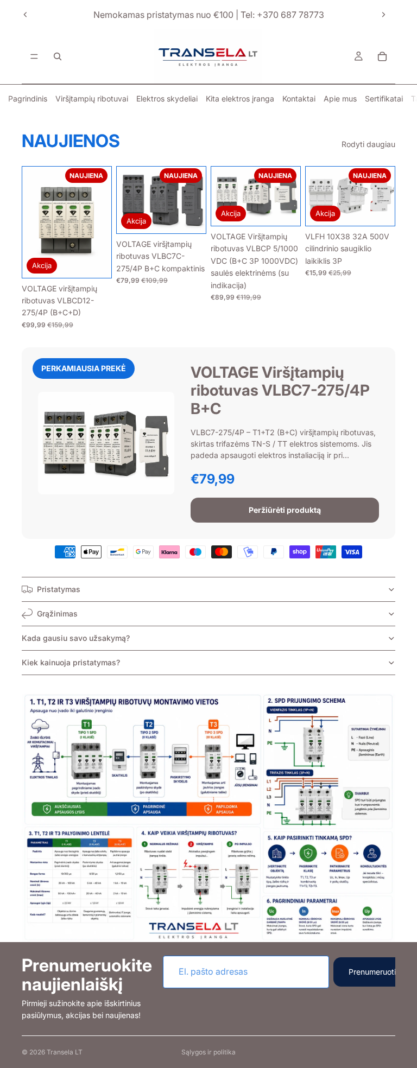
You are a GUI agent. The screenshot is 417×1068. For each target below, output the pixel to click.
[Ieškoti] (58, 56)
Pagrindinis (27, 98)
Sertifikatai (384, 98)
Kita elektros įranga (240, 98)
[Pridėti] (94, 261)
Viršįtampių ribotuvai (91, 98)
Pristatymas (58, 589)
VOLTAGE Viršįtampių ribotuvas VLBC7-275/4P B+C (280, 390)
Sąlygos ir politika (208, 1052)
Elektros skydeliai (167, 98)
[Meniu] (34, 56)
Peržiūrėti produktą (285, 509)
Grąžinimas (57, 613)
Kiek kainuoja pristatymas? (71, 662)
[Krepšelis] (382, 56)
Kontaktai (298, 98)
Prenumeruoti (372, 971)
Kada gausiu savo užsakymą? (76, 638)
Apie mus (340, 98)
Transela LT (65, 1052)
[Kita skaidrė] (383, 15)
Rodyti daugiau (368, 144)
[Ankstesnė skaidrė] (25, 15)
